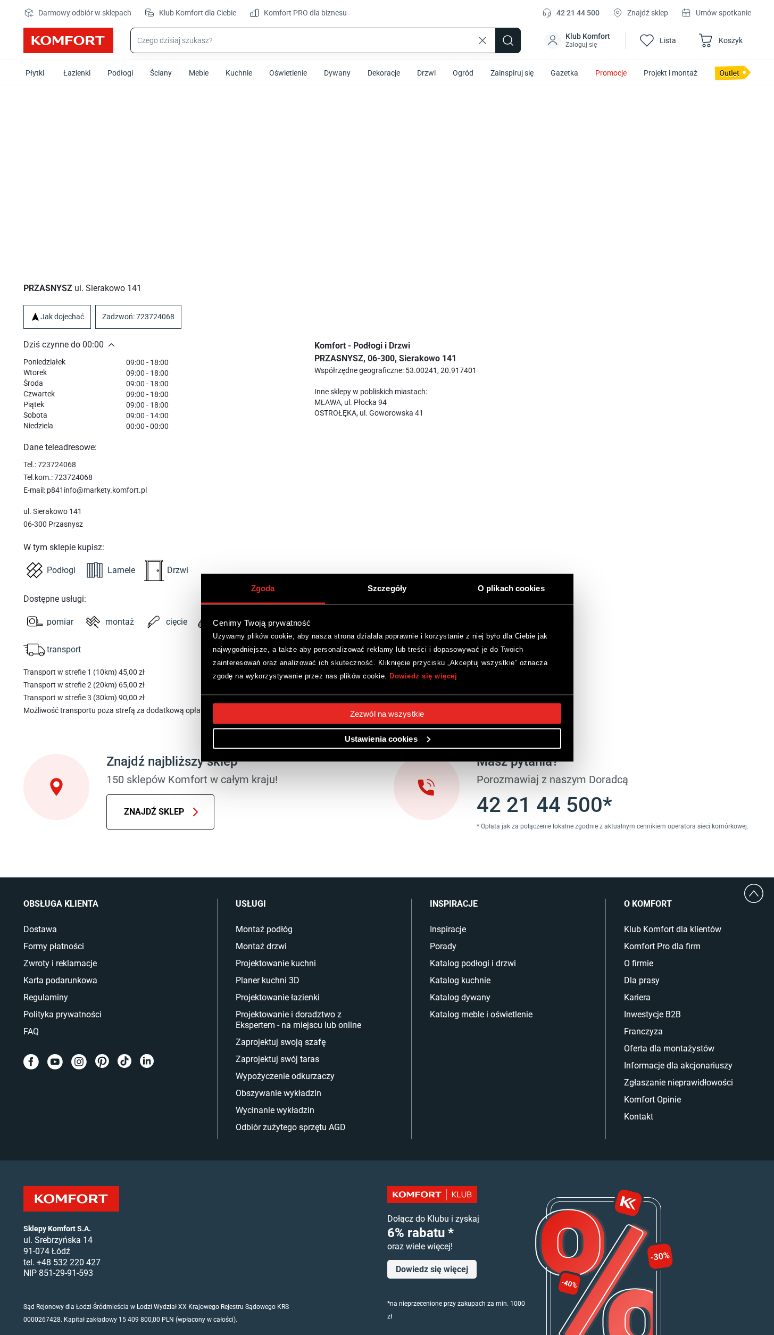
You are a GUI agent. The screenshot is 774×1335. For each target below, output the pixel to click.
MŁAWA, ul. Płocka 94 (350, 402)
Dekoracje (384, 73)
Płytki (35, 73)
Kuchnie (239, 73)
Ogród (463, 73)
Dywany (337, 73)
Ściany (161, 73)
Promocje (611, 73)
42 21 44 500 (578, 13)
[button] (578, 40)
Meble (199, 73)
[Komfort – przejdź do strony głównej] (71, 1199)
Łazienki (76, 73)
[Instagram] (79, 1061)
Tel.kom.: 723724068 (58, 477)
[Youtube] (55, 1061)
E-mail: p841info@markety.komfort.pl (85, 490)
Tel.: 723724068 (49, 464)
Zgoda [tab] (263, 587)
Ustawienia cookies (381, 738)
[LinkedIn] (147, 1061)
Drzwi (426, 73)
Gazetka (564, 73)
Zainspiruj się (512, 73)
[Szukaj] (508, 40)
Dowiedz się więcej (423, 676)
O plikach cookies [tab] (511, 587)
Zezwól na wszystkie (387, 713)
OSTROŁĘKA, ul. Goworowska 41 (368, 413)
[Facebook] (31, 1061)
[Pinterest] (102, 1061)
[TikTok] (124, 1061)
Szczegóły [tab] (387, 587)
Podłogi (120, 73)
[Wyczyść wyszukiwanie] (482, 40)
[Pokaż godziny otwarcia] (111, 345)
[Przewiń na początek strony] (753, 893)
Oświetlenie (288, 73)
